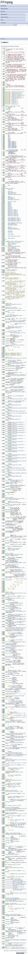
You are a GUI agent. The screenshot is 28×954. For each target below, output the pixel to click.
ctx (20, 308)
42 (2, 106)
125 (2, 219)
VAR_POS (10, 232)
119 (2, 213)
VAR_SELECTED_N (12, 228)
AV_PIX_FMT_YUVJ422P (11, 888)
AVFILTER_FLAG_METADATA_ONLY (13, 945)
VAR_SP (10, 207)
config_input (9, 358)
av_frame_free (9, 546)
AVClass (14, 242)
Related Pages (4, 8)
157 (2, 259)
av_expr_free (11, 796)
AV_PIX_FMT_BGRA (10, 883)
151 (2, 247)
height (16, 250)
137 (2, 232)
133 (2, 228)
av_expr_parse (9, 315)
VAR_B (9, 204)
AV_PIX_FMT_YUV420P (18, 884)
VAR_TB (10, 189)
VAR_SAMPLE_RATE (12, 225)
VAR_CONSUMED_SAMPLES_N (15, 223)
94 (2, 188)
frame (16, 499)
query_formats (9, 867)
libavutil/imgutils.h (18, 94)
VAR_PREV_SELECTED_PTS (14, 194)
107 (2, 201)
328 (2, 592)
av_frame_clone (9, 549)
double (17, 536)
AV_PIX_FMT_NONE (17, 890)
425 (2, 779)
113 (2, 207)
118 (2, 212)
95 (2, 189)
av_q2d (7, 401)
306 (2, 553)
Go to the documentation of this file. (10, 46)
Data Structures (4, 17)
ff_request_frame (10, 786)
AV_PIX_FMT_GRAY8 (21, 883)
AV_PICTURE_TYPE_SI (10, 429)
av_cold (12, 307)
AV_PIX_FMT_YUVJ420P (11, 885)
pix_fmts (16, 879)
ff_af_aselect (19, 846)
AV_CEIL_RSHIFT (9, 391)
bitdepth (12, 247)
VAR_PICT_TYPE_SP (13, 214)
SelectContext (19, 241)
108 (2, 202)
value (23, 571)
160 (2, 266)
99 (2, 193)
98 (2, 192)
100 (2, 194)
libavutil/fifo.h (17, 93)
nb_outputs (13, 269)
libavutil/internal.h (18, 95)
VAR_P (9, 203)
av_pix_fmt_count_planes (14, 375)
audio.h (14, 100)
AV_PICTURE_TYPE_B (10, 427)
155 (2, 251)
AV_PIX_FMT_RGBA (21, 881)
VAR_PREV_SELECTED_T (14, 199)
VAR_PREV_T (11, 198)
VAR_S (9, 205)
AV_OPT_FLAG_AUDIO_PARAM (12, 808)
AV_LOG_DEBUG (9, 674)
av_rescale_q (9, 629)
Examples (3, 22)
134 (2, 229)
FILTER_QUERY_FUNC (10, 942)
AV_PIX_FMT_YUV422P (18, 887)
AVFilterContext (13, 308)
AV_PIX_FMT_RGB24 (18, 880)
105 (2, 199)
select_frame (9, 593)
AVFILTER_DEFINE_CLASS (11, 810)
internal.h (15, 102)
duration (21, 575)
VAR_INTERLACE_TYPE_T (14, 219)
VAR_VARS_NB (11, 238)
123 (2, 217)
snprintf (15, 660)
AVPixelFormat (9, 879)
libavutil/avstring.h (18, 91)
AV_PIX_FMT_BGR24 (10, 881)
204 (2, 353)
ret (13, 312)
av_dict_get (8, 561)
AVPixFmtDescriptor (17, 362)
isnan (11, 602)
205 (2, 354)
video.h (14, 103)
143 (2, 238)
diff (19, 513)
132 (2, 227)
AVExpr (10, 244)
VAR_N (9, 227)
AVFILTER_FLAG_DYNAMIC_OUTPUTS (14, 860)
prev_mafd (15, 259)
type (14, 339)
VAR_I (9, 202)
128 (2, 223)
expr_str (14, 243)
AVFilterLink (17, 304)
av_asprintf (8, 335)
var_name (10, 188)
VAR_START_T (11, 197)
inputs (16, 784)
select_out (13, 266)
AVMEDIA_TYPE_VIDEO (16, 639)
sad (19, 255)
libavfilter (3, 38)
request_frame (9, 304)
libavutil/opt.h (16, 96)
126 (2, 221)
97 (2, 191)
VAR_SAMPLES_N (12, 224)
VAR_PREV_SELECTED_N (14, 229)
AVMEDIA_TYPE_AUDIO (10, 482)
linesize (15, 521)
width (15, 249)
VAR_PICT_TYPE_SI (13, 213)
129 (2, 224)
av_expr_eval (9, 671)
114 (2, 208)
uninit (7, 791)
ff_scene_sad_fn (12, 255)
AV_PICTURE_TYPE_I (10, 423)
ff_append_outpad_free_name (13, 345)
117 (2, 211)
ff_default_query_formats (12, 876)
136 (2, 231)
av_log (12, 320)
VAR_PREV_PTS (11, 193)
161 (2, 269)
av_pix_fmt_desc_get (12, 363)
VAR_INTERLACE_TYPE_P (14, 218)
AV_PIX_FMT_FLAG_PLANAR (12, 368)
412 (2, 758)
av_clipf (7, 542)
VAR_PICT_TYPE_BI (13, 215)
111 (2, 205)
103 (2, 197)
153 (2, 249)
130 (2, 225)
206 (2, 355)
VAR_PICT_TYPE (12, 201)
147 (2, 242)
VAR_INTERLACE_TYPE (13, 217)
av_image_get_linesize (11, 381)
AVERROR (7, 338)
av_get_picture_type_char (12, 695)
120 (2, 214)
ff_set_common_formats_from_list (15, 893)
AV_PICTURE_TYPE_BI (10, 433)
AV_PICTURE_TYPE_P (10, 425)
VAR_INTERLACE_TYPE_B (14, 221)
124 (2, 218)
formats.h (14, 101)
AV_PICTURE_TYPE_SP (10, 431)
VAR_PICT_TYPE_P (12, 210)
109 (2, 203)
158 (2, 262)
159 (2, 265)
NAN (7, 406)
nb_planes (13, 248)
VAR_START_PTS (12, 192)
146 (2, 241)
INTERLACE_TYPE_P (11, 455)
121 (2, 215)
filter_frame (9, 759)
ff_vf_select (18, 927)
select (14, 265)
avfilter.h (15, 98)
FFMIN (12, 542)
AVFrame (10, 262)
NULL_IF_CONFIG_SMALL (11, 849)
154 (2, 250)
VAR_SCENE (10, 234)
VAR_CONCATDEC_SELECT (14, 236)
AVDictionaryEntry (13, 559)
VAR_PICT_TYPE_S (12, 212)
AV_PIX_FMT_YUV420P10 (19, 889)
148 (2, 243)
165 (2, 274)
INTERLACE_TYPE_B (11, 461)
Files (2, 19)
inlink (24, 358)
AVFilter (11, 846)
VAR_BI (10, 208)
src (12, 784)
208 (2, 357)
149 (2, 244)
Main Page (3, 5)
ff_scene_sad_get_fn (11, 488)
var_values (8, 246)
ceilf (10, 721)
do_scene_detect (15, 251)
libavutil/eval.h (17, 92)
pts (16, 555)
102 (2, 196)
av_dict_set (16, 663)
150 (2, 245)
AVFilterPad (13, 332)
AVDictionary (11, 557)
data (17, 520)
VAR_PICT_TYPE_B (12, 211)
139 (2, 234)
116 (2, 210)
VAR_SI (10, 206)
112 (2, 206)
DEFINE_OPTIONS (9, 807)
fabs (16, 539)
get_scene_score (10, 498)
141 (2, 236)
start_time (18, 570)
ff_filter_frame (10, 771)
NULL (9, 185)
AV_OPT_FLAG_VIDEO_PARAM (12, 899)
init (6, 308)
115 (2, 209)
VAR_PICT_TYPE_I (12, 209)
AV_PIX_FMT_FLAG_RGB (11, 366)
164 (2, 272)
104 (2, 198)
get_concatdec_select (11, 554)
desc (25, 362)
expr (14, 244)
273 (2, 497)
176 (2, 307)
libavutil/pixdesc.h (17, 97)
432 (2, 790)
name (14, 334)
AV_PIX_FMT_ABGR (17, 882)
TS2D (6, 606)
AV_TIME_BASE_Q (17, 630)
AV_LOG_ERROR (21, 320)
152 (2, 248)
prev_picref (16, 262)
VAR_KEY (10, 231)
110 (2, 204)
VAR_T (9, 196)
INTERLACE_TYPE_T (11, 458)
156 (2, 255)
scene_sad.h (15, 104)
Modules (3, 11)
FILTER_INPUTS (9, 856)
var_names (8, 107)
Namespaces (4, 14)
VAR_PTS (10, 191)
